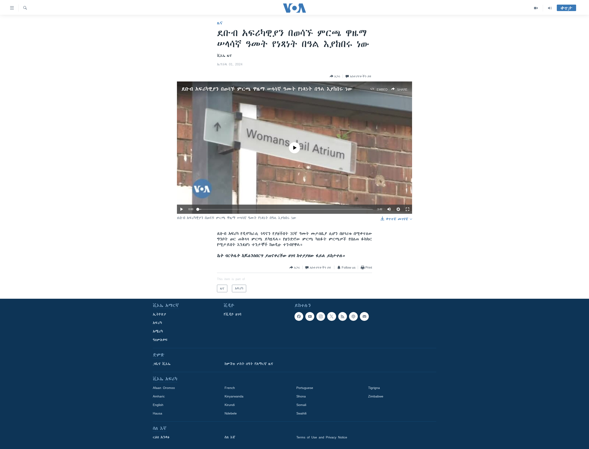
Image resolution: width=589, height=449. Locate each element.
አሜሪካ (158, 331)
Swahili (301, 413)
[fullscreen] (407, 209)
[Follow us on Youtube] (309, 316)
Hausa (157, 413)
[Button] (335, 76)
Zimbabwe (375, 396)
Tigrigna (374, 388)
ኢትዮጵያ (159, 314)
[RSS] (342, 316)
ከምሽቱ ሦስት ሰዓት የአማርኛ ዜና (249, 364)
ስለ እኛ (230, 437)
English (158, 405)
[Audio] (550, 8)
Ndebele (231, 413)
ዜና (220, 23)
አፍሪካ (157, 323)
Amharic (159, 396)
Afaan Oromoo (164, 388)
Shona (301, 396)
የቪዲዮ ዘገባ (232, 314)
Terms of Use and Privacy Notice (321, 437)
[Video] (536, 8)
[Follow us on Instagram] (320, 316)
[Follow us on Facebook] (298, 316)
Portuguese (304, 388)
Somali (301, 405)
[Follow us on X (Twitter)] (331, 316)
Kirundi (230, 405)
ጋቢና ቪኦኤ (161, 364)
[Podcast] (353, 316)
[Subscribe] (364, 316)
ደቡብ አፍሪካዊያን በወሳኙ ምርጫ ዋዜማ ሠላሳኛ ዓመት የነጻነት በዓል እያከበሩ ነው (267, 89)
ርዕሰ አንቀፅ (161, 437)
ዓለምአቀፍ (160, 340)
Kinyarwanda (234, 396)
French (230, 388)
